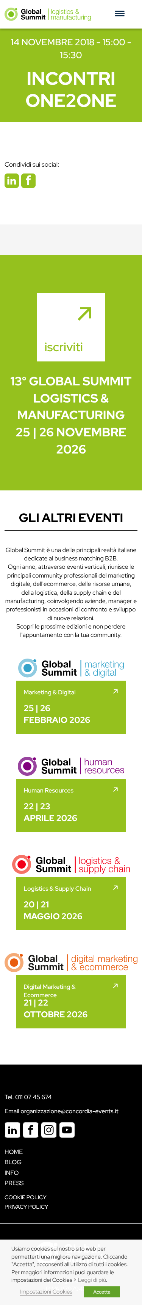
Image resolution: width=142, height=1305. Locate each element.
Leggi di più (92, 1280)
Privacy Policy (26, 1207)
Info (12, 1173)
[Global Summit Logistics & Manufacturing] (48, 14)
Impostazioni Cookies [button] (46, 1291)
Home (14, 1152)
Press (14, 1183)
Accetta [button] (102, 1292)
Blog (13, 1162)
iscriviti (64, 347)
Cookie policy (26, 1197)
